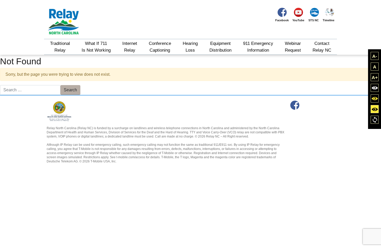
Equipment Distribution (220, 47)
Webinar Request (293, 47)
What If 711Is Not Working (96, 47)
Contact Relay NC (322, 47)
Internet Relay (129, 47)
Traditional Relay (60, 47)
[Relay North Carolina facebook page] (294, 105)
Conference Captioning (160, 47)
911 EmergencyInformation (258, 47)
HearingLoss (190, 47)
